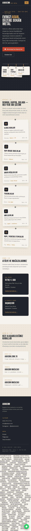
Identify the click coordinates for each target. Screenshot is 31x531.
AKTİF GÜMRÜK (13, 506)
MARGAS (4, 468)
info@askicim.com (7, 423)
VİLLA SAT (27, 511)
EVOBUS (12, 518)
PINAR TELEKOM (20, 464)
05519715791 (6, 483)
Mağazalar (5, 437)
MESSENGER (23, 525)
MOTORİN (24, 520)
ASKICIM (9, 2)
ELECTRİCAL (16, 523)
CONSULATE (6, 513)
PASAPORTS (21, 513)
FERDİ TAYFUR (15, 490)
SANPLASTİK (6, 478)
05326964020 (25, 482)
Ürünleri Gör (8, 54)
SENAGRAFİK (27, 466)
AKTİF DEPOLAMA (16, 504)
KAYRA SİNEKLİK (21, 473)
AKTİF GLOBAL (17, 494)
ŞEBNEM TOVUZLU (13, 499)
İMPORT (22, 506)
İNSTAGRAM (6, 527)
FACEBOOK (12, 525)
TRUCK (27, 516)
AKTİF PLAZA (6, 511)
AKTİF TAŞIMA (25, 501)
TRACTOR (20, 516)
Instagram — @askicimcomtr (10, 426)
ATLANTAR (17, 466)
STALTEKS (15, 469)
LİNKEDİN (15, 527)
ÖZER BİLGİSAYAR (17, 461)
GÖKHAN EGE (18, 457)
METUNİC (5, 530)
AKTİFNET (16, 456)
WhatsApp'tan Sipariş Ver (14, 49)
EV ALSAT (12, 516)
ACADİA (23, 499)
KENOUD (4, 502)
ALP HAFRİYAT (12, 480)
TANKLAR (27, 518)
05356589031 (18, 483)
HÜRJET (28, 495)
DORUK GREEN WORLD (9, 521)
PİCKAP (19, 518)
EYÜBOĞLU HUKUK (8, 473)
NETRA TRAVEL (7, 459)
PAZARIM (8, 487)
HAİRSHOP (10, 492)
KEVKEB (18, 475)
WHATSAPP (24, 528)
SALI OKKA (5, 490)
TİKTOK (12, 528)
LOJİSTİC (11, 507)
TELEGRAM (24, 527)
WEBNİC (10, 495)
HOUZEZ (26, 509)
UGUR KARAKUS (23, 488)
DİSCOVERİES (6, 520)
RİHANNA (5, 497)
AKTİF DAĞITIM (13, 501)
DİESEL (21, 521)
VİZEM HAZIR (18, 459)
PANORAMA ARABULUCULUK (17, 471)
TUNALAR (13, 462)
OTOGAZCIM (6, 469)
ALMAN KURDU (7, 466)
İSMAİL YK (16, 487)
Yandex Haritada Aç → (11, 291)
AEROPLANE (12, 514)
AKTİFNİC (19, 497)
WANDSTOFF (13, 468)
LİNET (12, 497)
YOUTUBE (5, 528)
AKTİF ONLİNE (17, 511)
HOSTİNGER (14, 530)
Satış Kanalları (6, 439)
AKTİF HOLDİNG (22, 507)
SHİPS (14, 513)
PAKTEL (22, 468)
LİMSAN (9, 476)
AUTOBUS (21, 514)
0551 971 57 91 (7, 421)
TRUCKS (4, 518)
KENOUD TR (19, 495)
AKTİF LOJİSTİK (15, 502)
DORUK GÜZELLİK (20, 476)
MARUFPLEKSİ (16, 478)
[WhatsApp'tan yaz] (26, 526)
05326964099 (13, 482)
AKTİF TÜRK (12, 488)
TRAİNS (4, 516)
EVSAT (4, 514)
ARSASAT (16, 520)
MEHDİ (4, 507)
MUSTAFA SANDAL (8, 509)
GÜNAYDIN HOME (7, 475)
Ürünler (4, 434)
